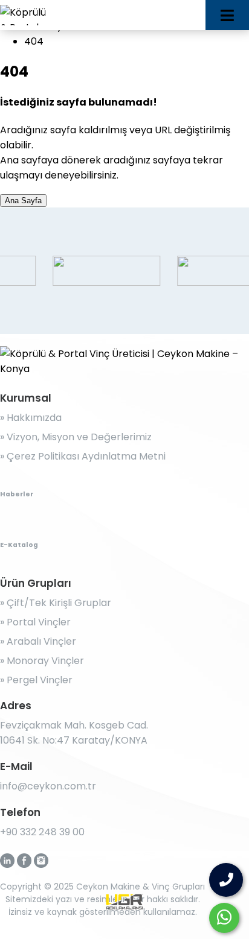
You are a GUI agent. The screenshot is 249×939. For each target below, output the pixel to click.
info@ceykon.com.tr (48, 786)
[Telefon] (226, 880)
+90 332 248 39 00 (42, 832)
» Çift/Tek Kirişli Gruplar (55, 603)
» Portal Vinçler (35, 622)
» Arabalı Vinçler (38, 641)
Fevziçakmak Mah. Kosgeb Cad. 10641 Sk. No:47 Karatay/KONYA (74, 732)
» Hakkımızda (31, 418)
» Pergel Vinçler (36, 680)
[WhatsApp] (224, 918)
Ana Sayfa (23, 200)
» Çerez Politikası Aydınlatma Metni (83, 456)
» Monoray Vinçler (42, 661)
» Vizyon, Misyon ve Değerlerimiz (76, 437)
